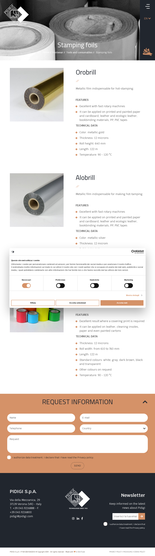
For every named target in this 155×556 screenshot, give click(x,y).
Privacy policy (85, 457)
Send (77, 465)
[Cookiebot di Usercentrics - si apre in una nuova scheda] (130, 252)
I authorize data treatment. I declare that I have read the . (53, 457)
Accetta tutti (122, 303)
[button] (147, 18)
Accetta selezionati (77, 303)
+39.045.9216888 (23, 508)
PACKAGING (127, 552)
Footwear (58, 52)
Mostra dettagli (132, 295)
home (46, 52)
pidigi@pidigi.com (21, 516)
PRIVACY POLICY (115, 552)
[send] (141, 516)
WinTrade (81, 552)
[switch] (60, 285)
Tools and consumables (79, 52)
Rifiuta (33, 303)
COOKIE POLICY (139, 552)
